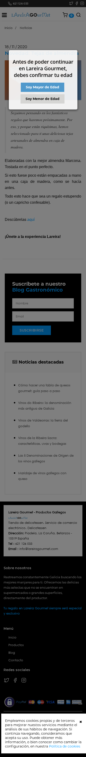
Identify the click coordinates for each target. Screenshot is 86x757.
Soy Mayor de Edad (42, 87)
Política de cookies (64, 746)
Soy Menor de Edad (42, 99)
